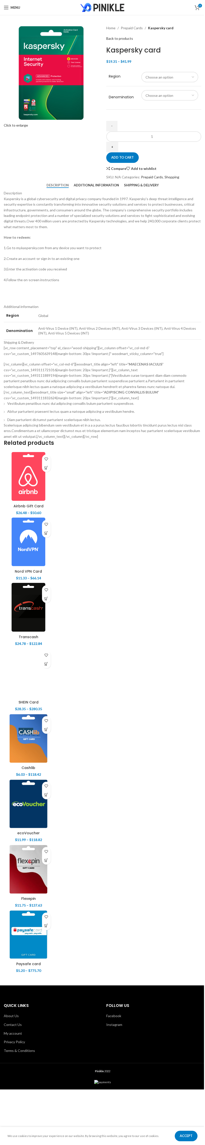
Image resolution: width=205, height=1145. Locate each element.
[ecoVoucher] (28, 804)
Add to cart (122, 157)
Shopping (171, 177)
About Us (11, 1016)
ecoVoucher (28, 833)
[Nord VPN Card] (28, 542)
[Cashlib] (28, 738)
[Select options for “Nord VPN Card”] (46, 533)
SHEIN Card (28, 702)
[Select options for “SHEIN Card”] (46, 664)
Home (111, 28)
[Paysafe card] (28, 935)
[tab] (57, 185)
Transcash (28, 636)
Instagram (114, 1024)
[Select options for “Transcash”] (46, 598)
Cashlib (28, 767)
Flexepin (28, 898)
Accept (186, 1136)
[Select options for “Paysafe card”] (46, 925)
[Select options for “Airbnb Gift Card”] (46, 467)
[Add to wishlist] (46, 459)
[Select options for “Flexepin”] (46, 860)
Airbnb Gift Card (29, 506)
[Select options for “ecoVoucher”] (46, 795)
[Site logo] (102, 7)
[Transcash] (28, 607)
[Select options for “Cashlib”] (46, 729)
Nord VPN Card (28, 571)
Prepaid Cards (132, 28)
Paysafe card (28, 963)
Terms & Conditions (19, 1050)
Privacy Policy (14, 1042)
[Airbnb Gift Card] (28, 477)
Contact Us (13, 1024)
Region (114, 76)
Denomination (121, 97)
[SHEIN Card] (28, 673)
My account (13, 1033)
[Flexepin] (28, 869)
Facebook (113, 1016)
